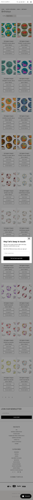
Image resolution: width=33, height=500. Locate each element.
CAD (23, 2)
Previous (2, 498)
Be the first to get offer (16, 258)
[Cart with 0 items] (27, 2)
